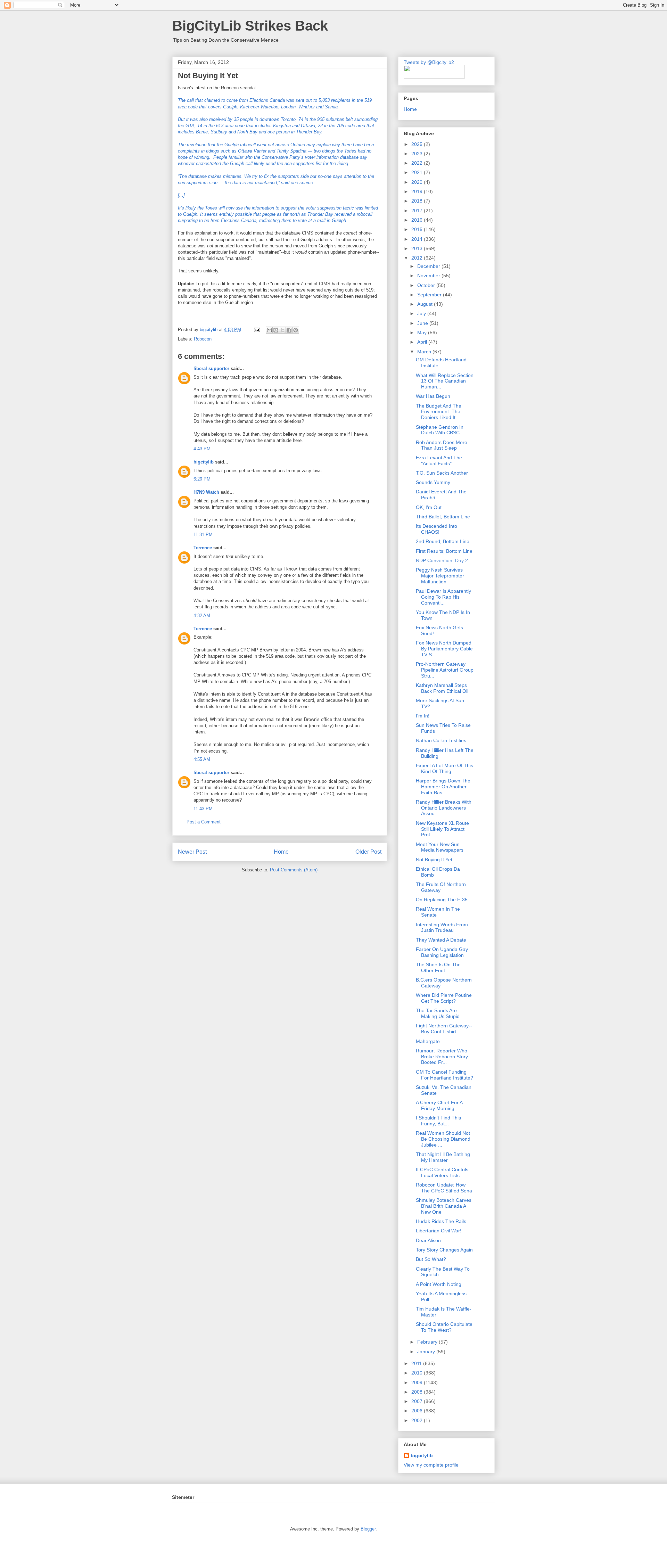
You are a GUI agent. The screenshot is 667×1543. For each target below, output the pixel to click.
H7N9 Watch (206, 492)
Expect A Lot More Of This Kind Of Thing (444, 768)
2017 (417, 210)
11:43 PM (203, 808)
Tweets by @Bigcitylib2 (429, 62)
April (422, 342)
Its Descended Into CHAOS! (436, 529)
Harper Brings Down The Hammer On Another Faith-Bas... (443, 786)
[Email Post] (257, 329)
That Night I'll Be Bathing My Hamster (443, 1157)
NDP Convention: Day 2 (442, 560)
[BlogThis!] (275, 330)
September (430, 294)
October (426, 285)
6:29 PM (202, 479)
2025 (417, 144)
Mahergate (428, 1041)
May (422, 332)
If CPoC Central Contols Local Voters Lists (442, 1172)
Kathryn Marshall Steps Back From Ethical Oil (442, 688)
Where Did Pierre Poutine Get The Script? (444, 998)
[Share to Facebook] (289, 330)
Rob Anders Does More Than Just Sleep (441, 445)
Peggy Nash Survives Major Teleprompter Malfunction (440, 575)
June (423, 323)
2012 (417, 258)
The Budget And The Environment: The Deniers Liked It (438, 411)
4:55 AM (201, 759)
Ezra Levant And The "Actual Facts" (439, 460)
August (425, 304)
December (429, 266)
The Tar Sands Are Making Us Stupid (438, 1013)
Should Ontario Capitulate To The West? (444, 1327)
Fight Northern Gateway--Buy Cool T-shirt (444, 1028)
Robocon (203, 339)
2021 (417, 172)
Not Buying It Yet (434, 859)
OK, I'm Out (429, 507)
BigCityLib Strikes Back (250, 25)
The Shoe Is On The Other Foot (438, 967)
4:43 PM (202, 448)
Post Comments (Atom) (294, 869)
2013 (417, 248)
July (422, 313)
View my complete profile (431, 1465)
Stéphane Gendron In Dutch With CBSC (439, 430)
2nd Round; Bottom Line (442, 541)
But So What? (431, 1259)
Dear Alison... (430, 1240)
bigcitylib (209, 329)
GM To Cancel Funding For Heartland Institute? (444, 1075)
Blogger (368, 1529)
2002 (417, 1420)
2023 (417, 153)
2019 (417, 191)
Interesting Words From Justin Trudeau (442, 927)
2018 (417, 201)
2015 (417, 229)
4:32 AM (201, 615)
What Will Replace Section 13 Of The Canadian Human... (445, 381)
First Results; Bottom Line (444, 551)
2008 (417, 1392)
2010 (417, 1373)
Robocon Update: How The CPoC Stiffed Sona (444, 1187)
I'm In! (422, 716)
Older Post (368, 852)
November (429, 275)
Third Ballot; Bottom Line (443, 516)
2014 (417, 239)
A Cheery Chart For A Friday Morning (439, 1105)
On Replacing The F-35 (442, 899)
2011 (417, 1363)
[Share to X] (282, 330)
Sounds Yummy (433, 482)
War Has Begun (433, 396)
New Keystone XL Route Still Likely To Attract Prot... (442, 829)
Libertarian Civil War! (438, 1230)
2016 (417, 220)
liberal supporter (211, 368)
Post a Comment (204, 821)
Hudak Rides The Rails (441, 1221)
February (428, 1342)
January (426, 1351)
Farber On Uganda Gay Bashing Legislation (442, 952)
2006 (417, 1410)
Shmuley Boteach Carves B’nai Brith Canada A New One (443, 1206)
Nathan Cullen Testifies (441, 740)
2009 (417, 1382)
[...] (181, 195)
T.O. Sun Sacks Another (442, 473)
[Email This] (269, 330)
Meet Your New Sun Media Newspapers (439, 847)
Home (281, 852)
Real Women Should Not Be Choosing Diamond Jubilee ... (443, 1139)
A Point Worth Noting (438, 1284)
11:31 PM (203, 534)
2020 (417, 182)
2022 (417, 163)
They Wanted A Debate (441, 940)
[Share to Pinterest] (295, 330)
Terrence (202, 547)
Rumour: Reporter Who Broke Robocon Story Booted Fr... (442, 1056)
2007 (417, 1401)
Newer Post (192, 852)
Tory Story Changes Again (444, 1250)
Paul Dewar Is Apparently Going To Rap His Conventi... (443, 597)
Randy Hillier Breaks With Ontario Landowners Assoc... (443, 807)
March (425, 351)
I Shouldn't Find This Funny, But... (438, 1120)
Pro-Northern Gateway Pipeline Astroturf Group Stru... (445, 670)
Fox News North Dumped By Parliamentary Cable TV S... (444, 648)
